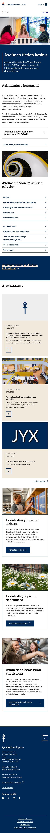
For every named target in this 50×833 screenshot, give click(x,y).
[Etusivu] (13, 4)
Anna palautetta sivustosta (11, 782)
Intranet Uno (25, 825)
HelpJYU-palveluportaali (11, 769)
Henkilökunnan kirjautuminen (25, 828)
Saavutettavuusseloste (25, 822)
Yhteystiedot (6, 767)
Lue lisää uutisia (39, 481)
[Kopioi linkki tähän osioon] (41, 85)
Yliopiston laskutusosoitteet (12, 777)
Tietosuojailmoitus (25, 819)
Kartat (14, 767)
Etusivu (6, 12)
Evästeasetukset (7, 788)
